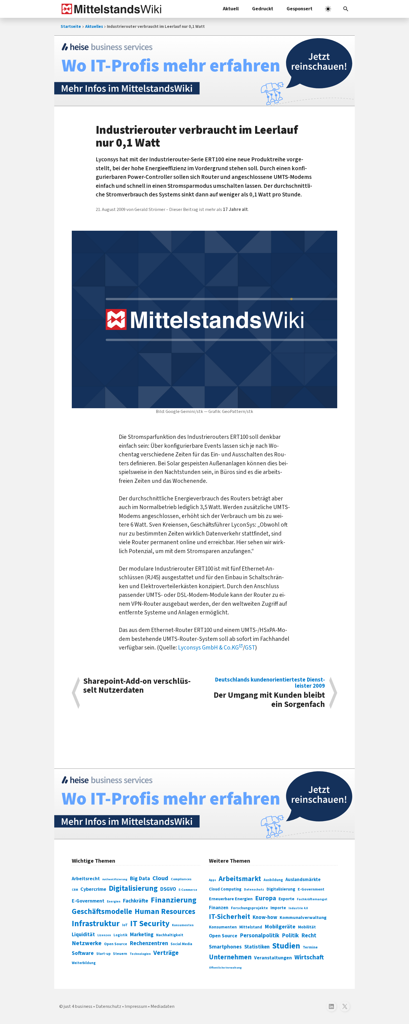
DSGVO (168, 889)
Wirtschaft (309, 957)
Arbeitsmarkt (240, 879)
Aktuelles (94, 27)
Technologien (140, 954)
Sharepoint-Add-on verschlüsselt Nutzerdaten (137, 686)
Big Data (140, 878)
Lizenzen (104, 935)
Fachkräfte (135, 901)
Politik (290, 935)
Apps (212, 880)
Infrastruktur (96, 924)
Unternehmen (230, 957)
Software (83, 953)
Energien (113, 901)
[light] (328, 9)
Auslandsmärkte (303, 879)
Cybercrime (93, 889)
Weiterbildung (84, 962)
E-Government (88, 900)
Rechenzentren (149, 943)
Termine (310, 947)
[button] (346, 9)
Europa (265, 898)
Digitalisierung (133, 888)
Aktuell (231, 8)
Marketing (142, 934)
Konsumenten (183, 925)
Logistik (120, 935)
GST (250, 647)
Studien (286, 946)
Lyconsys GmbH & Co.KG (208, 647)
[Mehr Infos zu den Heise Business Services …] (204, 71)
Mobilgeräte (280, 927)
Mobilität (307, 927)
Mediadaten (162, 1006)
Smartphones (225, 947)
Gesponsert (299, 8)
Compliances (181, 879)
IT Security (149, 924)
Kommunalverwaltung (303, 917)
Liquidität (83, 934)
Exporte (286, 899)
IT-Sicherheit (229, 917)
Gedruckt (262, 8)
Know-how (265, 917)
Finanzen (218, 907)
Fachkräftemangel (312, 899)
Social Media (181, 944)
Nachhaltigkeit (169, 935)
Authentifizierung (114, 879)
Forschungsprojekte (249, 908)
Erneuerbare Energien (231, 899)
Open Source (115, 944)
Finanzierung (173, 900)
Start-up (103, 953)
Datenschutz (254, 889)
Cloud (160, 878)
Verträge (166, 952)
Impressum (136, 1006)
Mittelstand (250, 927)
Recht (308, 935)
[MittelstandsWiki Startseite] (110, 9)
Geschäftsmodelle (102, 911)
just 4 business (78, 1006)
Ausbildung (273, 879)
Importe (278, 908)
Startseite (71, 27)
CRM (75, 890)
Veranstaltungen (273, 957)
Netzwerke (87, 943)
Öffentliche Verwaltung (225, 967)
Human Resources (165, 911)
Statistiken (257, 946)
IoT (125, 925)
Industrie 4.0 (298, 908)
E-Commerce (188, 890)
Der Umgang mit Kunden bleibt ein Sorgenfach (269, 693)
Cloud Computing (225, 889)
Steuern (120, 953)
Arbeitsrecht (86, 878)
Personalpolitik (259, 935)
